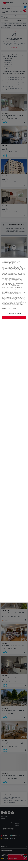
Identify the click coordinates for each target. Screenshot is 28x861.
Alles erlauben (14, 317)
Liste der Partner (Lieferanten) (9, 308)
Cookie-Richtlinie (15, 285)
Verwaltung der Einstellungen (14, 313)
